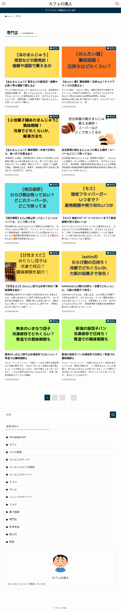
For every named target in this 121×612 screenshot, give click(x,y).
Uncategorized (17, 437)
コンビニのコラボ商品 (22, 467)
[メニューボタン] (4, 4)
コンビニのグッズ (19, 459)
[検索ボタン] (117, 4)
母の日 (13, 534)
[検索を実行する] (113, 414)
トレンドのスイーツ (20, 497)
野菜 (11, 542)
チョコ (13, 482)
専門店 (13, 519)
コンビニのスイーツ (20, 474)
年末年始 (14, 527)
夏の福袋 (14, 512)
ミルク (13, 504)
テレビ (13, 489)
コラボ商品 (15, 452)
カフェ (13, 444)
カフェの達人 (60, 4)
